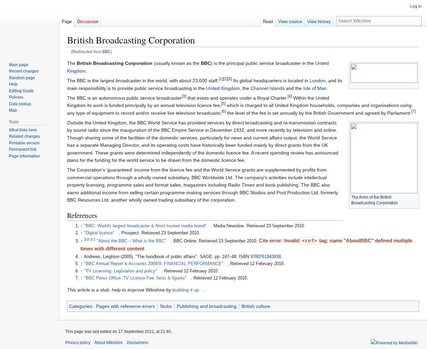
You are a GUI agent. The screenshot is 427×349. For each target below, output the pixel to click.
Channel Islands (268, 88)
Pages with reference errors (125, 306)
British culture (256, 306)
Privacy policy (77, 342)
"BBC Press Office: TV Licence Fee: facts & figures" (135, 278)
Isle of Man (315, 88)
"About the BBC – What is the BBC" (131, 241)
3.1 (92, 239)
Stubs (166, 306)
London (318, 80)
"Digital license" (99, 233)
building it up (185, 290)
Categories (80, 306)
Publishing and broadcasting (207, 306)
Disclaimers (137, 342)
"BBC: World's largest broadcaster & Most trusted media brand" (145, 226)
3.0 (86, 239)
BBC (106, 51)
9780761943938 (266, 256)
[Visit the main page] (29, 26)
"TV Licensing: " (120, 271)
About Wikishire (108, 342)
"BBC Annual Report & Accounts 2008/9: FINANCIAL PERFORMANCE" (153, 263)
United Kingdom (223, 88)
